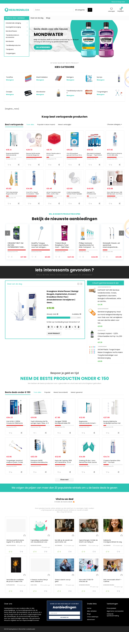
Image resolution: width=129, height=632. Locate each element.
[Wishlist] (111, 9)
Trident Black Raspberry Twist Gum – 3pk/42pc (44, 245)
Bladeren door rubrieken (15, 18)
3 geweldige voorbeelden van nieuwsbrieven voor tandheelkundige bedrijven (40, 542)
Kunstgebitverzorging (13, 27)
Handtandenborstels (104, 287)
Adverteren (91, 620)
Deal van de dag (37, 18)
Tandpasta (10, 49)
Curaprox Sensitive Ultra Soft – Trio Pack (111, 461)
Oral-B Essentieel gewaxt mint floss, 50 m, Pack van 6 (74, 155)
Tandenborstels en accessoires (12, 36)
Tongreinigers (10, 53)
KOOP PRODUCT (82, 331)
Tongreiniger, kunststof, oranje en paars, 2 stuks (14, 461)
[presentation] (7, 233)
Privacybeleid (111, 608)
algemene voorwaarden (115, 611)
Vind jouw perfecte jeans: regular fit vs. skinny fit (15, 541)
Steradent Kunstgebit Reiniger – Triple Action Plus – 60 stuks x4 (94, 155)
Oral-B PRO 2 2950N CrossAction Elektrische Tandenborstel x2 (14, 423)
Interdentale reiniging (13, 23)
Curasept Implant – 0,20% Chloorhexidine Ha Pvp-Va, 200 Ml (110, 336)
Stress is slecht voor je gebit (62, 580)
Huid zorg (34, 585)
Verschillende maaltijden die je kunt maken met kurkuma (15, 581)
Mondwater (10, 41)
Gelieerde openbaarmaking (113, 615)
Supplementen (10, 585)
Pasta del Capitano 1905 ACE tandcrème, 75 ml (63, 461)
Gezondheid (58, 545)
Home (89, 608)
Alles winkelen (92, 611)
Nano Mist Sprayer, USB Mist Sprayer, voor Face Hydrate (114, 193)
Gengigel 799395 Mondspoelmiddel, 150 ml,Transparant (62, 423)
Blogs (48, 18)
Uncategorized (11, 545)
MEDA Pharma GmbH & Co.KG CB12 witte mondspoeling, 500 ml (114, 155)
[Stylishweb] (24, 536)
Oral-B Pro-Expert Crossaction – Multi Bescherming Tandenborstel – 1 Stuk (33, 194)
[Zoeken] (90, 10)
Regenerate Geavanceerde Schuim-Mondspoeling (87, 423)
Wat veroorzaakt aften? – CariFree (112, 580)
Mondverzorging (36, 545)
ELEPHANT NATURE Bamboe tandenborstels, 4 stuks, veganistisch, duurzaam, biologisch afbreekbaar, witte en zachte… (109, 295)
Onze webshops (92, 617)
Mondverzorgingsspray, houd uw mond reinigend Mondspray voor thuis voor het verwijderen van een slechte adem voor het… (110, 317)
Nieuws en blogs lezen (118, 2)
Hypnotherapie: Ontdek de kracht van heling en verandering (88, 542)
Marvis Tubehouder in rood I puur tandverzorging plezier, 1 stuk (54, 155)
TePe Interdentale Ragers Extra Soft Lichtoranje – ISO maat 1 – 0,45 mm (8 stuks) (13, 194)
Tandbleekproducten (13, 45)
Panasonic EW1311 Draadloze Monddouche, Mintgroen (39, 462)
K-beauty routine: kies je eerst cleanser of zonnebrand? (39, 581)
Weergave (10, 80)
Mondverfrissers (11, 31)
